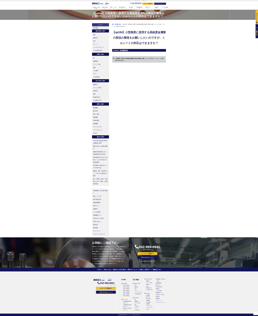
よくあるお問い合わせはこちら (147, 261)
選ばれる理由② (126, 286)
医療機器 (95, 123)
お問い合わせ (96, 221)
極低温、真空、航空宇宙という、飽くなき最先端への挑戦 (100, 173)
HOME (123, 279)
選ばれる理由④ (126, 290)
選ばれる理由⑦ (126, 295)
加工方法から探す (148, 279)
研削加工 (95, 90)
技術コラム (148, 7)
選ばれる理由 (105, 7)
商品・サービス (113, 7)
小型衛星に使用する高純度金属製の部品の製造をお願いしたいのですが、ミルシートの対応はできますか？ (139, 59)
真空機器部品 (118, 24)
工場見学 (256, 17)
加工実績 (131, 7)
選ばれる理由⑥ (126, 293)
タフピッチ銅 (96, 64)
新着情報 (95, 227)
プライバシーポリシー (99, 234)
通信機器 (95, 107)
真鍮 (94, 67)
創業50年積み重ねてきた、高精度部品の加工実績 (100, 153)
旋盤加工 (95, 84)
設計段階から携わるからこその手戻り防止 (100, 166)
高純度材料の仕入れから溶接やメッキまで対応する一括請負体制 (100, 160)
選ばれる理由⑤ (126, 292)
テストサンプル (97, 126)
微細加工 (95, 38)
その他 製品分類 (97, 50)
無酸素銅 (95, 61)
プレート (95, 44)
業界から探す (147, 293)
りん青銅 (95, 70)
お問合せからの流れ (98, 218)
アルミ (95, 73)
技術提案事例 (139, 7)
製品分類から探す (136, 283)
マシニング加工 (97, 87)
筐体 (94, 34)
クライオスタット (98, 130)
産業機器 (95, 117)
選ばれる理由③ (126, 288)
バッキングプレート (98, 47)
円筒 (94, 41)
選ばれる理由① (126, 285)
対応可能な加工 (122, 7)
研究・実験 (96, 114)
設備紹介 (156, 7)
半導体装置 (96, 120)
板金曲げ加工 (96, 97)
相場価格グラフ (97, 215)
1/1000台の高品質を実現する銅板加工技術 (100, 142)
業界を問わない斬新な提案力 (100, 147)
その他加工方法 (97, 100)
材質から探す (136, 297)
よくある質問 (165, 7)
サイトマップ (96, 231)
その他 (95, 133)
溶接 (94, 94)
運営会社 (95, 224)
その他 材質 (96, 77)
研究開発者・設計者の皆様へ (100, 192)
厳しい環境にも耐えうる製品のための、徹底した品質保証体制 (100, 181)
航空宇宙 (95, 111)
